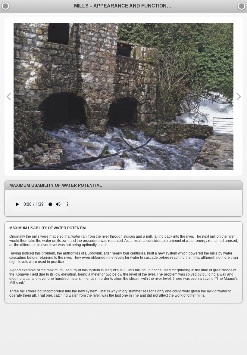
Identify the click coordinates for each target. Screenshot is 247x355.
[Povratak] (5, 6)
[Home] (241, 6)
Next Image (238, 96)
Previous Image (9, 96)
